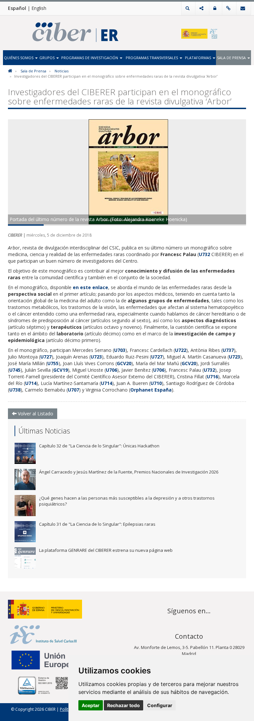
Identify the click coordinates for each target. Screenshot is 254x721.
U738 (15, 390)
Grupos (47, 57)
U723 (96, 357)
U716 (212, 376)
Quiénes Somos (19, 57)
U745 (15, 370)
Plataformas (198, 57)
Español (17, 8)
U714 (30, 383)
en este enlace (90, 287)
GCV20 (124, 363)
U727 (46, 357)
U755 (53, 363)
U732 (205, 254)
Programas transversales (152, 57)
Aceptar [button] (91, 705)
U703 (119, 350)
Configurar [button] (159, 705)
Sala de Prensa (232, 57)
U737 (228, 350)
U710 (156, 383)
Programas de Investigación (90, 57)
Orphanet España (151, 390)
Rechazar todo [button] (123, 705)
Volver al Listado (35, 413)
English (38, 8)
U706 (111, 370)
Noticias (61, 70)
